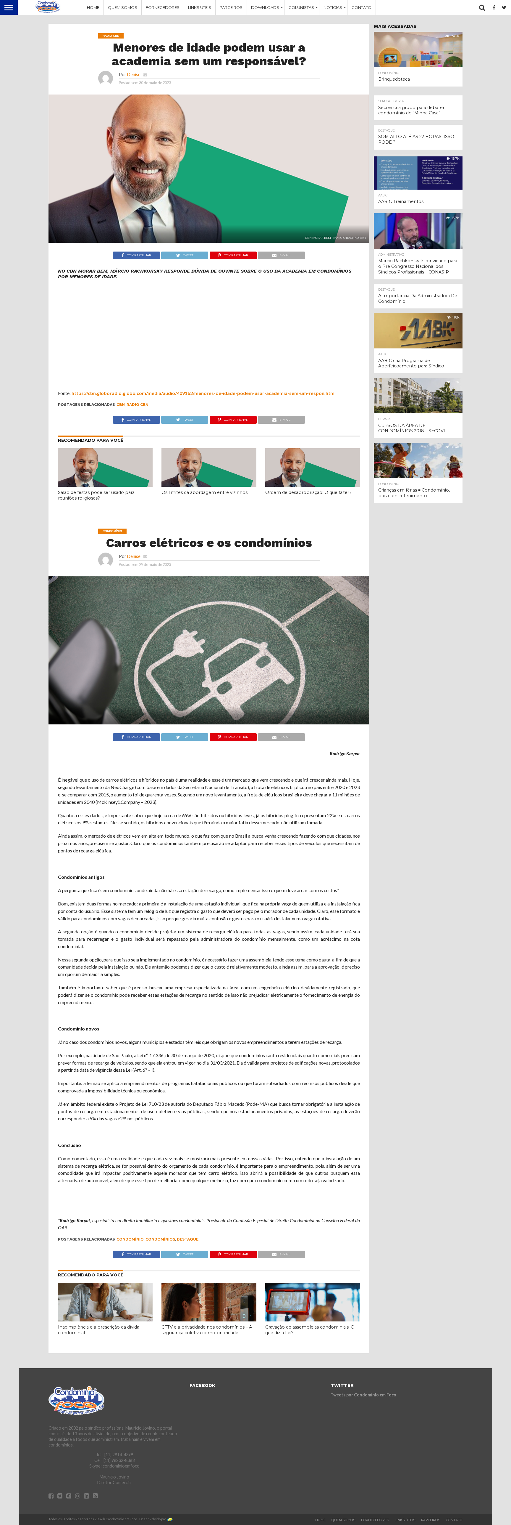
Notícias (333, 7)
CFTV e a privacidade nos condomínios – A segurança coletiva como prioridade (206, 1329)
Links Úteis (199, 7)
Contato (361, 7)
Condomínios (160, 1239)
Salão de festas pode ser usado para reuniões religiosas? (96, 495)
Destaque (187, 1239)
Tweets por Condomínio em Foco (363, 1394)
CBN (121, 404)
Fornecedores (163, 7)
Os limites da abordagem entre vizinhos (204, 492)
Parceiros (231, 7)
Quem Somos (122, 7)
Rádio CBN (137, 404)
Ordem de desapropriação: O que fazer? (308, 492)
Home (93, 7)
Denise (133, 74)
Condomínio (130, 1239)
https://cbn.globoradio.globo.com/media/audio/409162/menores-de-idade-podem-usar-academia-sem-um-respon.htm (203, 393)
